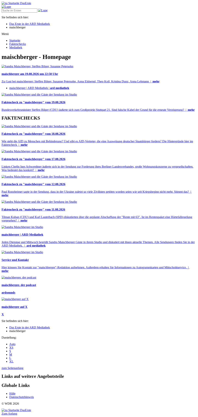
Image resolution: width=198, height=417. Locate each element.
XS (11, 347)
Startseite (14, 40)
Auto (12, 344)
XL (11, 361)
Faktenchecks (17, 44)
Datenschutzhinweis (21, 397)
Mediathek (15, 47)
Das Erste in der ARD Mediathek (29, 23)
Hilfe (12, 393)
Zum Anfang (9, 413)
